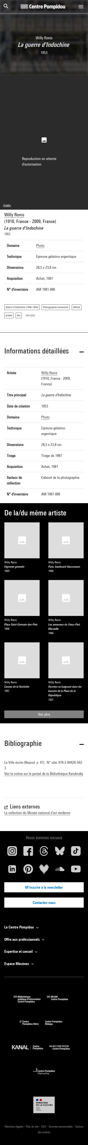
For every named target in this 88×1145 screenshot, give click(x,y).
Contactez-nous (44, 902)
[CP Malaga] (57, 1026)
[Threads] (44, 852)
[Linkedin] (12, 870)
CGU (44, 1126)
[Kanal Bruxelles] (30, 1051)
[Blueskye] (60, 852)
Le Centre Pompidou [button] (19, 927)
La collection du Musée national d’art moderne (37, 812)
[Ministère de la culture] (44, 1105)
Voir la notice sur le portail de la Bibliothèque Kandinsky (43, 773)
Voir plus (44, 714)
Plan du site (32, 1126)
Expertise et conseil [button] (19, 951)
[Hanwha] (44, 1075)
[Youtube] (76, 870)
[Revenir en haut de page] (78, 1135)
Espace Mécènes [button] (17, 963)
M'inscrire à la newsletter (44, 887)
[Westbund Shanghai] (62, 1051)
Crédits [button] (7, 205)
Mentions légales (14, 1126)
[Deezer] (44, 870)
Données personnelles (61, 1126)
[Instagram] (12, 852)
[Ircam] (61, 1001)
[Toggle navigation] (81, 6)
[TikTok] (76, 852)
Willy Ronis (14, 214)
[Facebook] (28, 852)
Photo (40, 245)
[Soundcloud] (60, 870)
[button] (44, 351)
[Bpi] (30, 1001)
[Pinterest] (28, 870)
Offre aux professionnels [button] (22, 939)
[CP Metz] (32, 1026)
